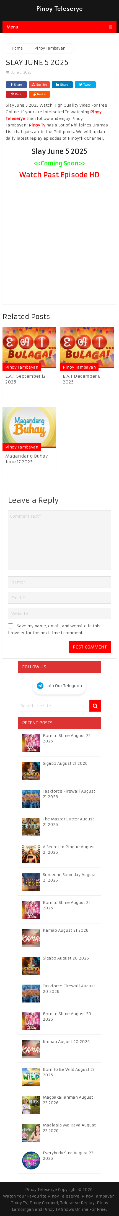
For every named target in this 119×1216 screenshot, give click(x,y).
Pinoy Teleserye (59, 8)
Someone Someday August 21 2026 (69, 877)
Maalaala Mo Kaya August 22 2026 (69, 1128)
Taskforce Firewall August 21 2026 (69, 794)
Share (18, 84)
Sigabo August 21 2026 (65, 763)
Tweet (86, 84)
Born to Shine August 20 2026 (67, 1016)
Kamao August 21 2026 (65, 930)
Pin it (18, 94)
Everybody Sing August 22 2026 (68, 1155)
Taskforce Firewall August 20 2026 (69, 988)
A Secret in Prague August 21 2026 (69, 849)
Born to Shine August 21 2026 (66, 905)
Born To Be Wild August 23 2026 (69, 1072)
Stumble (41, 84)
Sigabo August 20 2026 (66, 958)
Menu (12, 27)
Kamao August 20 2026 (66, 1041)
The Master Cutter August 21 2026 (68, 822)
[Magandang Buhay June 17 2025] (29, 427)
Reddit (41, 94)
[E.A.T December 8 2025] (87, 347)
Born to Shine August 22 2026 (66, 738)
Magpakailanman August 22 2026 (68, 1100)
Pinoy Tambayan (21, 367)
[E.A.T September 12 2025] (29, 347)
